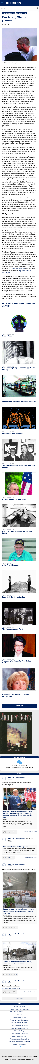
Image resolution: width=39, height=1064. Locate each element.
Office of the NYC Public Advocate (19, 1012)
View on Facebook (28, 831)
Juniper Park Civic (13, 3)
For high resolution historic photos (19, 1020)
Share (35, 831)
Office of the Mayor (19, 1031)
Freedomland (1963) (19, 1006)
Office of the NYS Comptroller (19, 1025)
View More (19, 706)
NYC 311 (19, 1014)
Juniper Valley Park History (19, 1036)
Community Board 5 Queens (19, 1028)
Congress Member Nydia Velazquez (19, 1041)
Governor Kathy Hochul (19, 1044)
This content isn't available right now (15, 847)
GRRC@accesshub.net (18, 269)
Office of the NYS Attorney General (19, 1009)
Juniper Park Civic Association (16, 777)
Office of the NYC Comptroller (19, 1033)
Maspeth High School (20, 1017)
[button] (2, 3)
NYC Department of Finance (19, 1022)
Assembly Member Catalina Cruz (19, 1039)
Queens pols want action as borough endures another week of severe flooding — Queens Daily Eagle (18, 911)
